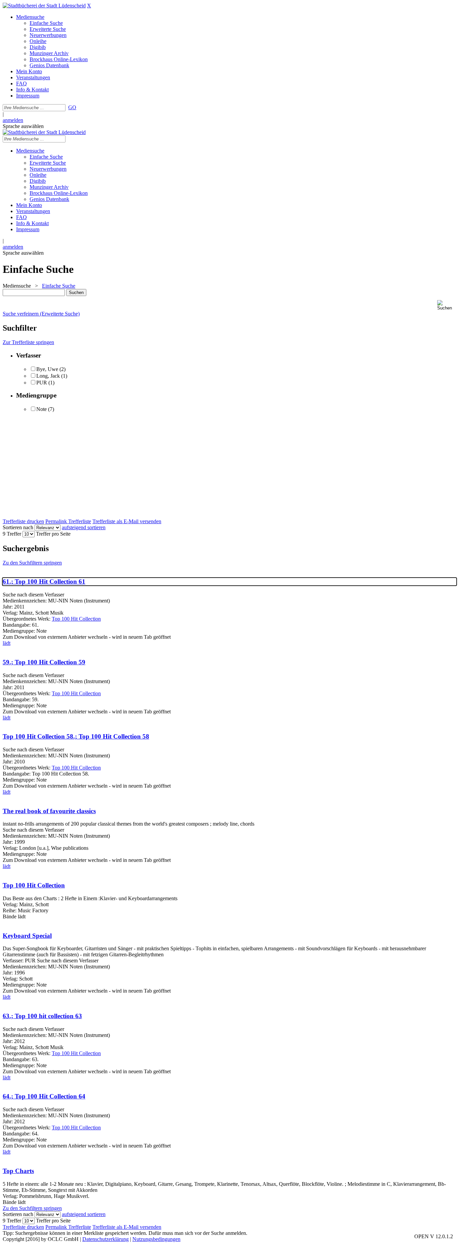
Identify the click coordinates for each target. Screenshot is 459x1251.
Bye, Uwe (47, 369)
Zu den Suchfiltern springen (32, 563)
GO (72, 107)
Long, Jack (48, 376)
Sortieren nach (18, 527)
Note (41, 409)
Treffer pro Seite (53, 534)
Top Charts (18, 1170)
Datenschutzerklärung (105, 1239)
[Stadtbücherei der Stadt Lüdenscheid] (44, 5)
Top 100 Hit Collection (76, 619)
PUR (42, 382)
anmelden (13, 120)
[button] (446, 305)
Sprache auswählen (23, 126)
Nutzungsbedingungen (156, 1239)
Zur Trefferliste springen (28, 342)
